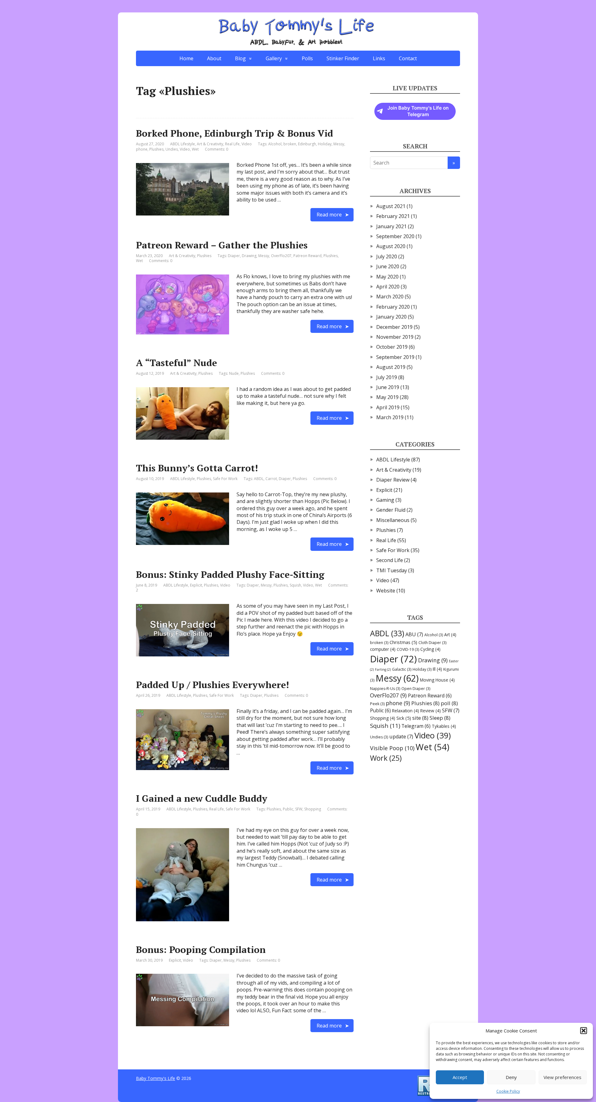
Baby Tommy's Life (155, 1078)
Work (386, 758)
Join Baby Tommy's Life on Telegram (418, 111)
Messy (338, 144)
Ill (437, 669)
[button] (583, 1030)
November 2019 (394, 336)
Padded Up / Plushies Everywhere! (212, 684)
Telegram (416, 726)
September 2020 (395, 236)
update (401, 736)
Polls (307, 58)
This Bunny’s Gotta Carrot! (197, 468)
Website (385, 590)
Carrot (271, 478)
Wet (195, 149)
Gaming (385, 500)
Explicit (196, 585)
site (420, 717)
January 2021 (391, 226)
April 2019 (388, 407)
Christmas (403, 642)
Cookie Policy (508, 1091)
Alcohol (275, 144)
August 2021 (390, 206)
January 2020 (391, 316)
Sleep (440, 717)
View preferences (562, 1077)
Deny (511, 1077)
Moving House (437, 680)
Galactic (401, 669)
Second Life (389, 560)
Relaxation (405, 711)
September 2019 (395, 357)
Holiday (325, 144)
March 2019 (390, 417)
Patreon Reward (307, 255)
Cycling (430, 649)
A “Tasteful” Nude (176, 362)
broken (289, 144)
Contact (408, 58)
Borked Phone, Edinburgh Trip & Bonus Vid (234, 133)
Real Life (232, 144)
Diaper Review (392, 479)
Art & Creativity (210, 144)
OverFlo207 (281, 255)
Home (186, 58)
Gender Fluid (390, 509)
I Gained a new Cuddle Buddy (201, 798)
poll (449, 703)
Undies (171, 149)
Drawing (249, 255)
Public (288, 809)
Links (379, 58)
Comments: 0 (216, 149)
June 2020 (387, 266)
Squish (295, 585)
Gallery (274, 58)
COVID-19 (408, 649)
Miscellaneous (392, 520)
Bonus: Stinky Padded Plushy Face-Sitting (230, 574)
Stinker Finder (343, 58)
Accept (460, 1077)
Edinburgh (307, 144)
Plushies (156, 149)
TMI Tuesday (391, 570)
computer (382, 649)
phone (141, 149)
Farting (383, 669)
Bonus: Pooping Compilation (201, 949)
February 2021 (393, 216)
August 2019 (390, 367)
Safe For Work (225, 478)
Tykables (444, 726)
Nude (234, 373)
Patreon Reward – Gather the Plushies (222, 245)
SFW (298, 809)
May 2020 (387, 276)
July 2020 (386, 256)
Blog (240, 58)
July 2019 (386, 377)
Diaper (234, 255)
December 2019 (394, 327)
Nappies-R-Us (385, 688)
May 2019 (387, 397)
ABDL (259, 478)
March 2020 (390, 296)
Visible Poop (392, 748)
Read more (329, 214)
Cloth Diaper (432, 642)
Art (450, 634)
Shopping (312, 809)
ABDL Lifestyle (182, 144)
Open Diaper (415, 688)
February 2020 (393, 306)
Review (430, 711)
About (214, 58)
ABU (414, 634)
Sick (403, 718)
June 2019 (387, 387)
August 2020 (390, 246)
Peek (377, 703)
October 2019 (392, 346)
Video (247, 144)
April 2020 (388, 286)
